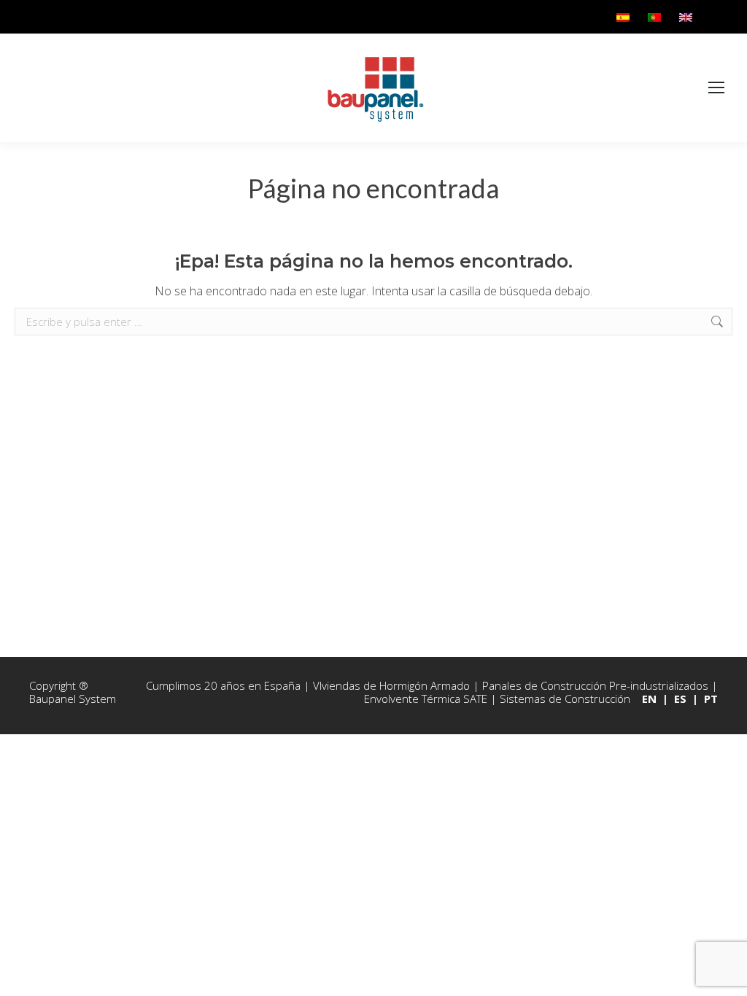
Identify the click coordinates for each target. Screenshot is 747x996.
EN (649, 698)
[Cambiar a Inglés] (687, 17)
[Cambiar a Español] (624, 17)
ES (680, 698)
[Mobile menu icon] (716, 88)
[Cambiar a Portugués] (656, 17)
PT (711, 698)
